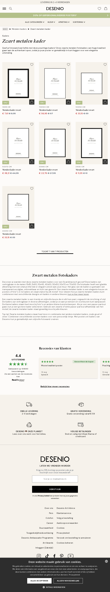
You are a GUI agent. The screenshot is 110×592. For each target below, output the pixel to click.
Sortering (78, 22)
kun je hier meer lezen (78, 294)
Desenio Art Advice (66, 508)
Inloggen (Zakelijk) (44, 548)
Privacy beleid (43, 496)
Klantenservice (64, 513)
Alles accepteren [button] (39, 581)
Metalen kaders (19, 29)
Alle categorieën (33, 22)
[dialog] (55, 575)
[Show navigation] (4, 8)
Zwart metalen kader (40, 29)
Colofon (49, 518)
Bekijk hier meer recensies (55, 386)
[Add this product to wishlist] (31, 64)
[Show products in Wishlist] (99, 8)
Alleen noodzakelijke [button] (68, 581)
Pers (51, 513)
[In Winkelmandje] (31, 102)
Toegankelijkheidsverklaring (39, 533)
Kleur (50, 22)
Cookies (61, 528)
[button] (55, 587)
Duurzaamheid (46, 528)
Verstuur (55, 489)
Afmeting (62, 22)
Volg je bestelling (65, 518)
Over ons (49, 508)
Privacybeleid (63, 533)
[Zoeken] (10, 8)
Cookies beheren (65, 543)
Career (50, 523)
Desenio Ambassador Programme (37, 538)
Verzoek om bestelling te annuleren (74, 538)
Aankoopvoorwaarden (67, 523)
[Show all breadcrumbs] (5, 29)
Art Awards (48, 543)
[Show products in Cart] (106, 8)
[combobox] (106, 561)
